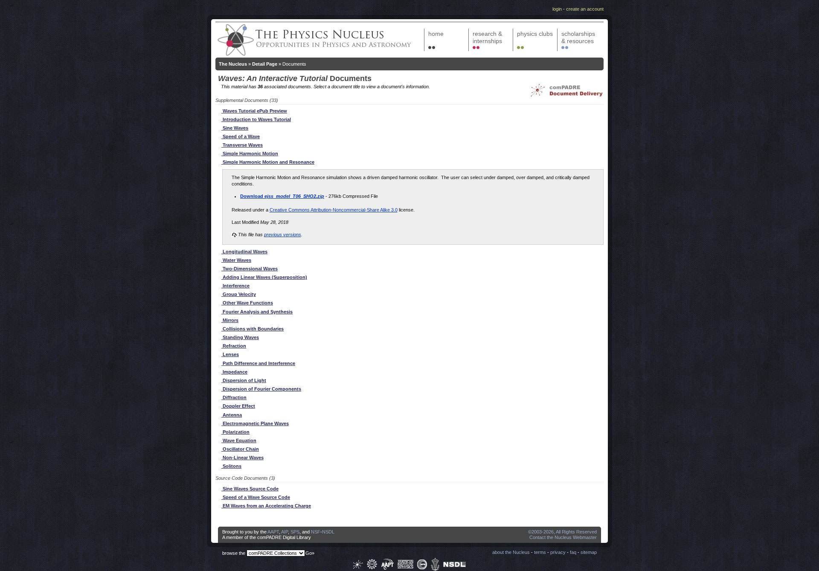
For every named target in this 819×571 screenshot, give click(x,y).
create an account (585, 9)
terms (540, 552)
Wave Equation (238, 440)
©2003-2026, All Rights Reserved (562, 531)
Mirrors (229, 320)
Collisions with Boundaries (252, 328)
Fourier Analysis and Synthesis (257, 311)
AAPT (273, 531)
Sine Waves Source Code (250, 488)
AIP (284, 531)
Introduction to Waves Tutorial (256, 119)
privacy (558, 552)
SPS (294, 531)
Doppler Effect (238, 406)
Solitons (231, 466)
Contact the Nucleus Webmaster (563, 537)
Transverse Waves (242, 145)
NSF (315, 531)
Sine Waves (234, 127)
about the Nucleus (511, 552)
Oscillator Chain (240, 449)
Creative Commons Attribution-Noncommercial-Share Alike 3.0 (334, 209)
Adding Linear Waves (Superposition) (264, 277)
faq (573, 552)
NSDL (328, 531)
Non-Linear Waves (242, 457)
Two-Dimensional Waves (249, 268)
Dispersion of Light (243, 380)
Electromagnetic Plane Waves (255, 423)
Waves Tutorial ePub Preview (254, 110)
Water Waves (236, 260)
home (436, 33)
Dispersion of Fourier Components (261, 388)
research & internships (487, 37)
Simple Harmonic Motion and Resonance (267, 162)
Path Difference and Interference (258, 363)
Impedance (234, 371)
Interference (235, 285)
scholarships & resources (578, 37)
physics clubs (535, 33)
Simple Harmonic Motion (249, 153)
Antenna (231, 414)
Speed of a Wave (240, 136)
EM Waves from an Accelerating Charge (266, 505)
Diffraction (234, 397)
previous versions (282, 234)
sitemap (589, 552)
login (557, 9)
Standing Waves (240, 337)
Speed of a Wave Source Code (255, 497)
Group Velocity (238, 294)
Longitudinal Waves (244, 251)
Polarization (235, 432)
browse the (233, 553)
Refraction (233, 345)
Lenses (230, 354)
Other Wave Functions (247, 302)
